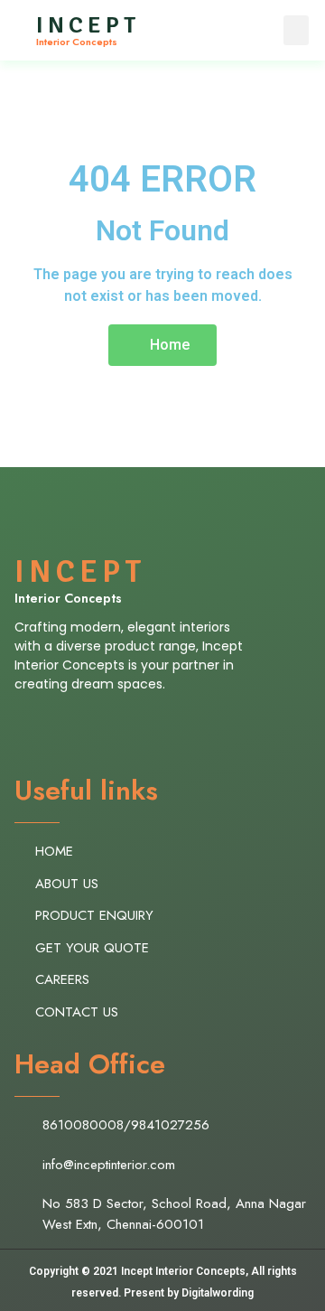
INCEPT (88, 25)
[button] (296, 30)
